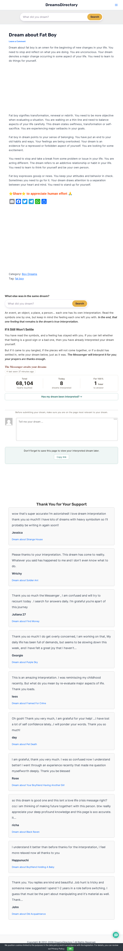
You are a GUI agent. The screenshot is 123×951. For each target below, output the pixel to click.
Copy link (61, 457)
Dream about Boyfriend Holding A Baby (33, 867)
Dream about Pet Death (24, 744)
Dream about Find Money (25, 621)
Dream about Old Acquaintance (29, 913)
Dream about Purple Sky (25, 662)
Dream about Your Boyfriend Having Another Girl (38, 785)
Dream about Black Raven (26, 831)
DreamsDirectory (61, 5)
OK (70, 948)
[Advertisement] (61, 89)
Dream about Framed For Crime (29, 703)
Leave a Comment (17, 41)
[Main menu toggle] (116, 5)
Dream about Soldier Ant (25, 580)
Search (94, 16)
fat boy (19, 278)
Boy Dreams (29, 274)
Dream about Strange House (27, 539)
